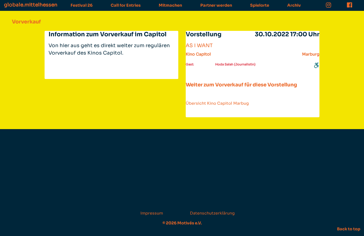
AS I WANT (199, 45)
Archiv (294, 5)
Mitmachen (170, 5)
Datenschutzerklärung (212, 213)
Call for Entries (126, 5)
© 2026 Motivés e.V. (182, 223)
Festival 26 (82, 5)
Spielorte (259, 5)
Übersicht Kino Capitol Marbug (217, 103)
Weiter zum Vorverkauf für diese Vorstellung (241, 85)
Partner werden (216, 5)
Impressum (151, 213)
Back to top (348, 229)
